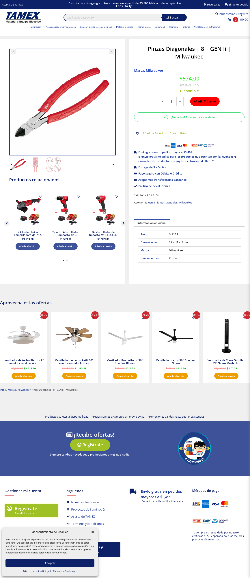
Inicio (3, 389)
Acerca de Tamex (12, 4)
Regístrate (26, 508)
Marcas (12, 389)
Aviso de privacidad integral (37, 571)
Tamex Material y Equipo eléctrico (23, 17)
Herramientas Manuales (163, 202)
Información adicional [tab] (151, 223)
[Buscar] (174, 17)
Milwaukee (185, 202)
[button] (92, 532)
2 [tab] (67, 260)
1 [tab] (63, 260)
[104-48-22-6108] (62, 102)
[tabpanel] (27, 222)
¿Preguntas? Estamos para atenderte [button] (192, 117)
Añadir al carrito (27, 246)
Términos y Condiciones (65, 571)
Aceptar (50, 563)
